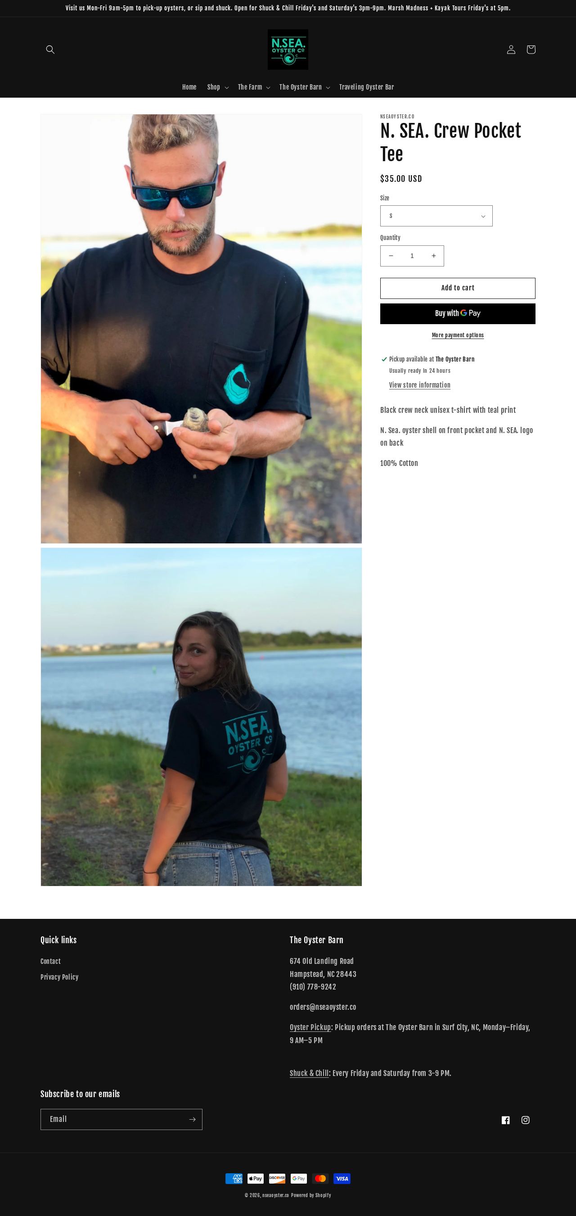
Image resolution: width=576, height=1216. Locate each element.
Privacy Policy (59, 977)
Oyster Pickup (310, 1027)
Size (385, 198)
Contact (50, 961)
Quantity (390, 237)
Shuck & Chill (309, 1073)
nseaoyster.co (275, 1195)
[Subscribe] (192, 1119)
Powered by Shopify (311, 1195)
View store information (419, 385)
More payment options (458, 335)
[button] (50, 49)
